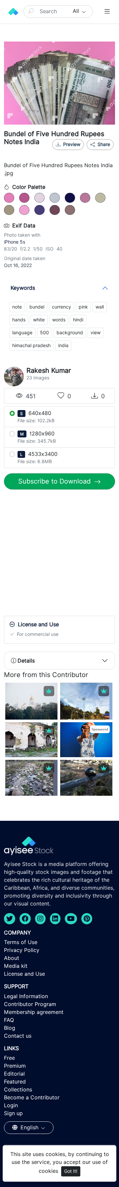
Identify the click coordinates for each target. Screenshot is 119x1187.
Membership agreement (33, 1012)
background (70, 332)
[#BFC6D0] (55, 198)
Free (9, 1058)
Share (103, 144)
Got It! (70, 1171)
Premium (15, 1066)
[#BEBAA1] (100, 198)
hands (18, 319)
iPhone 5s (14, 242)
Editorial (14, 1074)
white (39, 319)
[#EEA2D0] (24, 210)
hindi (78, 319)
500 (44, 332)
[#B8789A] (85, 198)
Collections (18, 1089)
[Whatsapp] (83, 153)
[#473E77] (39, 210)
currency (61, 307)
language (22, 332)
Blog (9, 1028)
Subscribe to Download (55, 481)
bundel (36, 307)
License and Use (24, 974)
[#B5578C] (24, 198)
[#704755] (55, 210)
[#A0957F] (9, 210)
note (17, 307)
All (77, 11)
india (63, 345)
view (95, 332)
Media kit (15, 966)
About (11, 958)
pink (83, 307)
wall (100, 307)
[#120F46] (70, 198)
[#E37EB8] (9, 198)
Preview (71, 144)
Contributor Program (30, 1004)
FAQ (9, 1020)
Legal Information (26, 996)
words (58, 319)
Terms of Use (20, 942)
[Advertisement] (59, 554)
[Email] (93, 153)
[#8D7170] (70, 210)
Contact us (17, 1036)
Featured (15, 1082)
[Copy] (104, 153)
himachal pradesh (31, 345)
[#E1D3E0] (39, 198)
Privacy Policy (21, 950)
